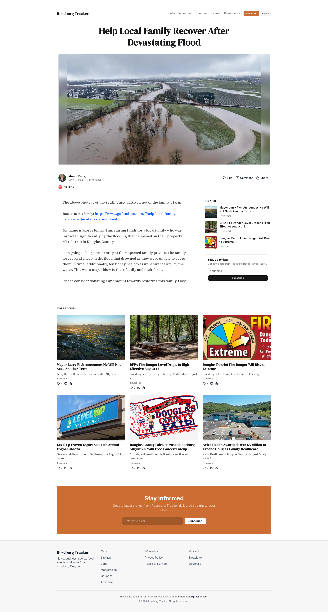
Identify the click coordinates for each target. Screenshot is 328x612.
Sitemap (106, 557)
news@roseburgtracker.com (191, 596)
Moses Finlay (77, 176)
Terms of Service (156, 563)
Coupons (201, 13)
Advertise (185, 13)
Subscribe (238, 278)
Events (215, 13)
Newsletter (196, 557)
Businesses (232, 13)
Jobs (171, 13)
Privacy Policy (154, 557)
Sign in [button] (265, 13)
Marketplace (109, 569)
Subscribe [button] (251, 13)
